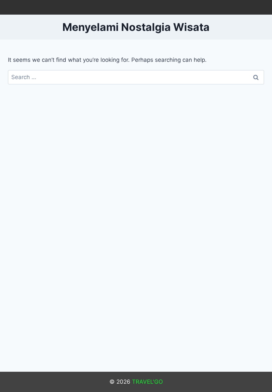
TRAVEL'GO (147, 381)
